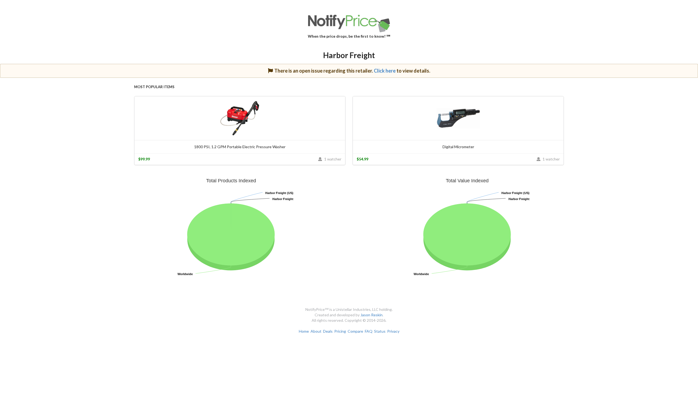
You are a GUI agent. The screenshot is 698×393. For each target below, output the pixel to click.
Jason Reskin (371, 314)
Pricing (340, 331)
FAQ (368, 331)
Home (304, 331)
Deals (328, 331)
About (316, 331)
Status (380, 331)
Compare (355, 331)
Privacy (393, 331)
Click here (385, 71)
